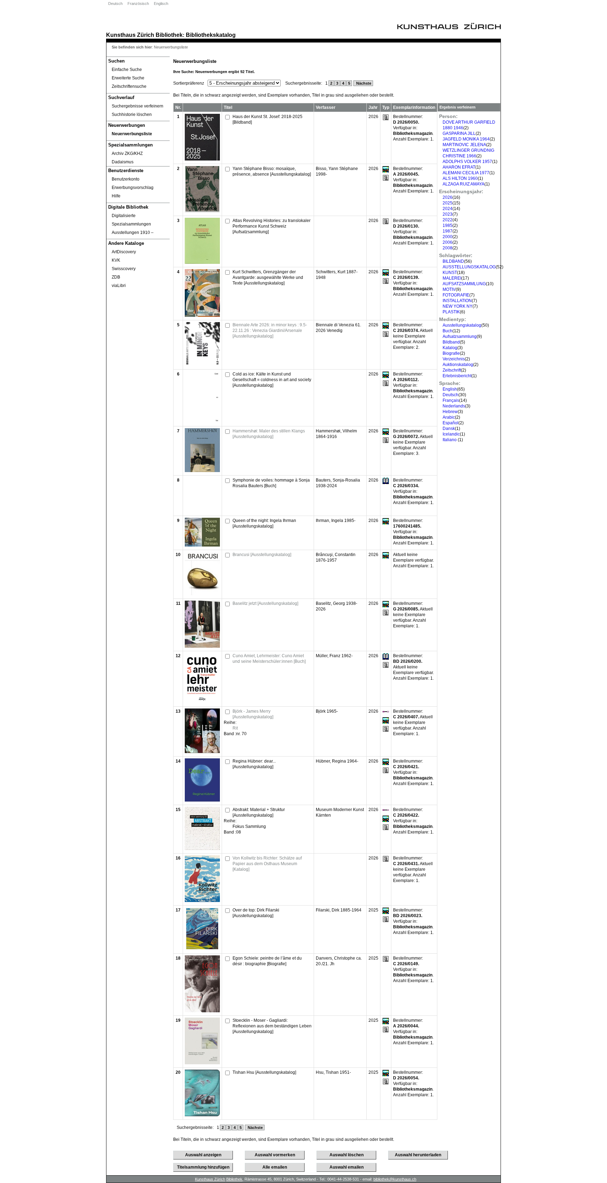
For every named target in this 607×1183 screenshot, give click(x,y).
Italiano (450, 439)
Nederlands (454, 406)
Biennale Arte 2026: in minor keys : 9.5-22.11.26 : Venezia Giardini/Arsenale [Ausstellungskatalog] (270, 330)
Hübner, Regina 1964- (337, 761)
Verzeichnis (454, 359)
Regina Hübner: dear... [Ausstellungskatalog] (254, 764)
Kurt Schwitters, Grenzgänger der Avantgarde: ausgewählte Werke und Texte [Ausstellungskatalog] (268, 277)
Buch (447, 330)
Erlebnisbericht (457, 375)
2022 (447, 219)
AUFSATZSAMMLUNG (464, 283)
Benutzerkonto (125, 179)
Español (450, 422)
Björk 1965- (327, 711)
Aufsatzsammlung (460, 336)
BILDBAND (453, 261)
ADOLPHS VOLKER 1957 (467, 161)
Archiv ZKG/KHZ (127, 153)
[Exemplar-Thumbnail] (202, 159)
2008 (447, 248)
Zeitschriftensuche (129, 86)
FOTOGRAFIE (456, 295)
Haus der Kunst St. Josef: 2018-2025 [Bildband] (267, 119)
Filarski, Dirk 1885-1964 (338, 910)
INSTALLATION (457, 300)
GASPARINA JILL (459, 133)
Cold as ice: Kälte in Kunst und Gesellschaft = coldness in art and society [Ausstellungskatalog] (272, 380)
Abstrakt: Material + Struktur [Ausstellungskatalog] (259, 812)
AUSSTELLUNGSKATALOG (469, 266)
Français (451, 400)
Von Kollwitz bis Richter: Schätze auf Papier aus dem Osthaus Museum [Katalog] (267, 864)
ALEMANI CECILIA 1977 (466, 172)
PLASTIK (451, 311)
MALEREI (452, 278)
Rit (235, 728)
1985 (447, 225)
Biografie (451, 353)
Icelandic (451, 434)
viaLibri (119, 285)
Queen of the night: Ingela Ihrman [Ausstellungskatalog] (264, 523)
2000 (447, 236)
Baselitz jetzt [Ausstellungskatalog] (265, 603)
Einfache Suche (127, 69)
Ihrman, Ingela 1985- (335, 520)
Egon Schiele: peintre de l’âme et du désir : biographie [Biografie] (267, 961)
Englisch (161, 3)
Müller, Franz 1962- (334, 655)
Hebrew (450, 411)
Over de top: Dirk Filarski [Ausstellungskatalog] (256, 913)
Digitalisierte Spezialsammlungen (131, 220)
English (450, 389)
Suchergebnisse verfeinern (137, 106)
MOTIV (449, 289)
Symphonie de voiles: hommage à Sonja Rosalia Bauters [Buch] (271, 483)
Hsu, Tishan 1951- (333, 1072)
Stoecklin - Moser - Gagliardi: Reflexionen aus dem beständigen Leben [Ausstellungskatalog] (272, 1026)
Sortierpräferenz (188, 83)
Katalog (450, 347)
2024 (447, 208)
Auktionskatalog (458, 364)
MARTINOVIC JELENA (464, 144)
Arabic (449, 417)
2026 (447, 197)
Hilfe (116, 196)
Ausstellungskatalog (462, 325)
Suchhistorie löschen (132, 114)
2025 (447, 203)
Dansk (449, 428)
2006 (447, 242)
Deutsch (115, 3)
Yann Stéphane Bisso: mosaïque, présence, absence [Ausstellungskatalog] (272, 171)
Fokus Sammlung (249, 826)
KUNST (450, 272)
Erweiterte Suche (128, 78)
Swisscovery (124, 268)
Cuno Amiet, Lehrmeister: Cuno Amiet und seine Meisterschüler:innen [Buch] (269, 658)
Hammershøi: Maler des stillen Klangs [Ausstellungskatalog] (269, 434)
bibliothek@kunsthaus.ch (394, 1179)
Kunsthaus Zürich (130, 35)
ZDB (116, 277)
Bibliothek (169, 35)
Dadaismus (122, 161)
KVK (116, 260)
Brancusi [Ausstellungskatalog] (262, 554)
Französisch (138, 3)
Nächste (363, 83)
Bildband (451, 342)
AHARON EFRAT (459, 167)
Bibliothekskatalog (211, 35)
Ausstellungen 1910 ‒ (133, 232)
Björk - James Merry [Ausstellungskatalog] (253, 714)
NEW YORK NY (457, 306)
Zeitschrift (452, 370)
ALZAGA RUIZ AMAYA (463, 184)
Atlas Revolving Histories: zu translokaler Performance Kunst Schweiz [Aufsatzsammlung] (272, 226)
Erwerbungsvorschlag (133, 187)
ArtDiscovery (124, 251)
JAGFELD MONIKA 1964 (466, 139)
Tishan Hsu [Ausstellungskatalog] (264, 1072)
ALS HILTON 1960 (460, 178)
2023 (447, 214)
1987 (447, 231)
